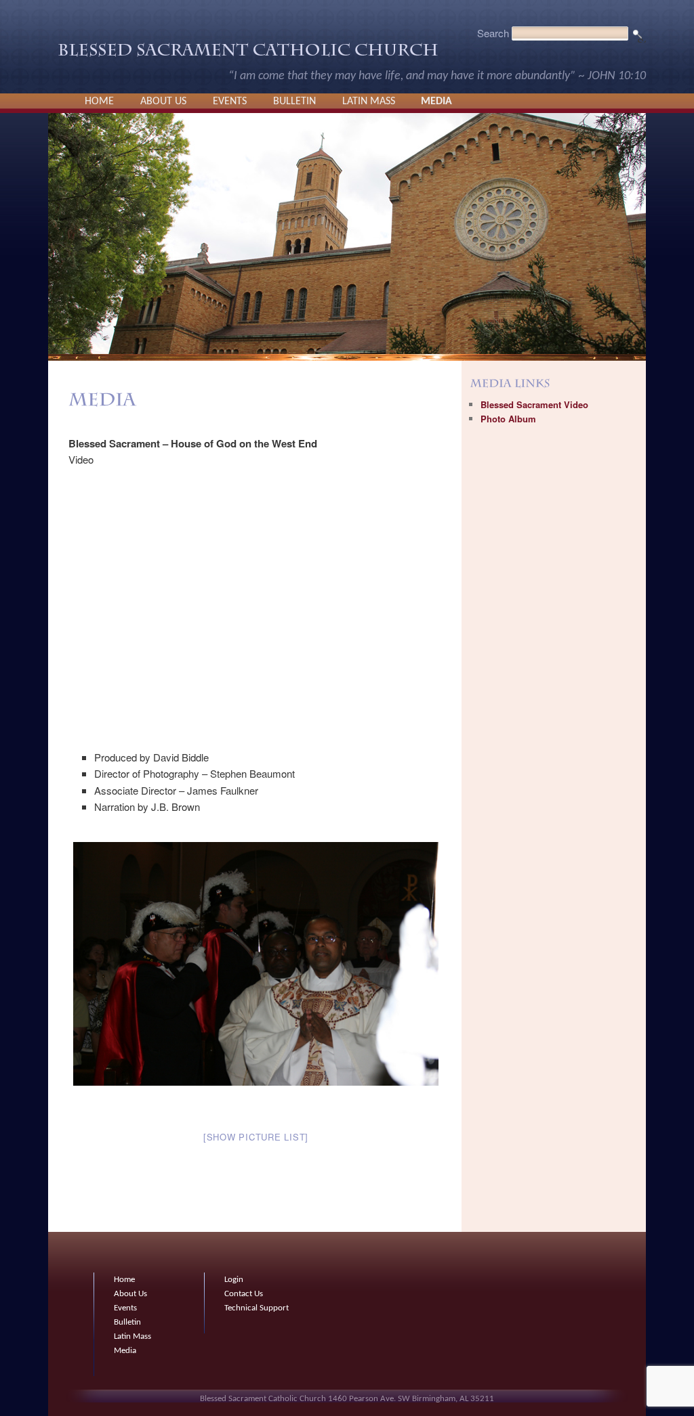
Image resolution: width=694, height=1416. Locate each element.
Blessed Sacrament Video (534, 404)
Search (493, 33)
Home (99, 101)
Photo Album (508, 418)
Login (233, 1279)
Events (230, 101)
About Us (163, 101)
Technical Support (256, 1308)
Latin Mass (368, 101)
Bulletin (294, 101)
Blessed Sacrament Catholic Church (248, 53)
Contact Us (243, 1293)
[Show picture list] (255, 1136)
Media (436, 101)
